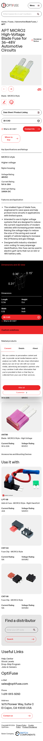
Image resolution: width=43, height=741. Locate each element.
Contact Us (30, 129)
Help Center (7, 658)
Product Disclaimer (29, 727)
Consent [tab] (7, 348)
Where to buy (9, 138)
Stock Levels (7, 661)
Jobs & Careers (9, 667)
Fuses (10, 22)
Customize (20, 392)
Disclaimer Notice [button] (38, 40)
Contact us (8, 716)
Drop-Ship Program (10, 664)
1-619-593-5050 (10, 694)
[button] (32, 129)
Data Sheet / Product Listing (15, 112)
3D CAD (6, 121)
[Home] (10, 5)
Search (10, 639)
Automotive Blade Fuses (25, 22)
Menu (32, 5)
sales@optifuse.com (14, 683)
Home (3, 22)
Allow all (21, 388)
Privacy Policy (21, 725)
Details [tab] (21, 348)
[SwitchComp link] (25, 733)
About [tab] (35, 348)
